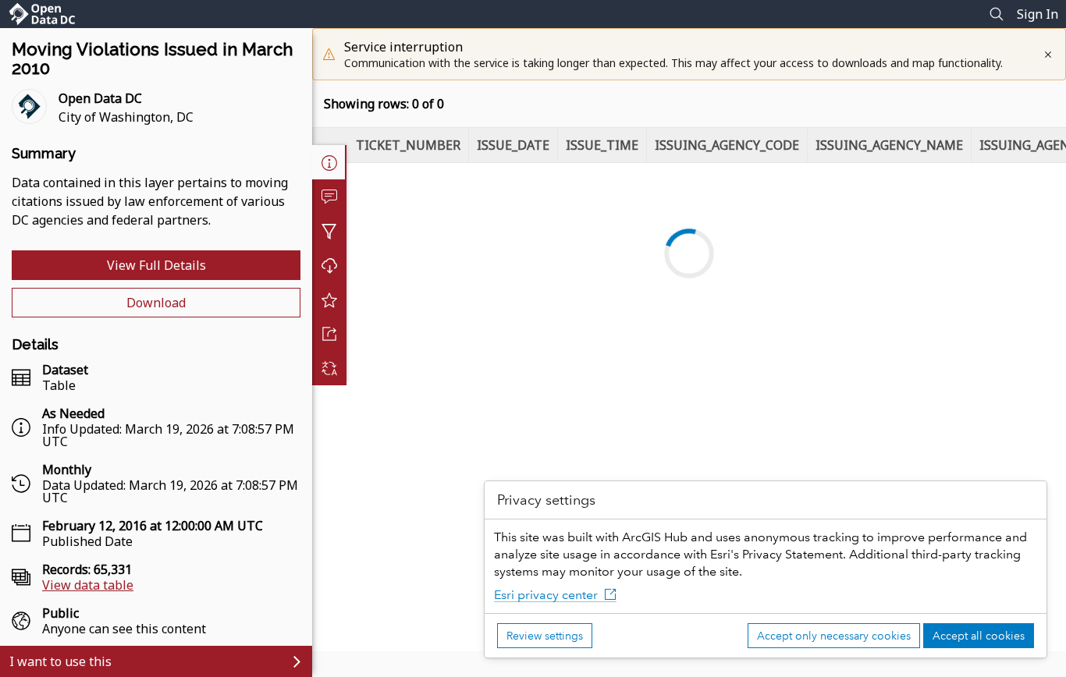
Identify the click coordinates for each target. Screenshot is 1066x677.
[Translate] (329, 368)
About (329, 162)
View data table (87, 585)
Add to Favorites (329, 299)
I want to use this (60, 661)
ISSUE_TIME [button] (602, 145)
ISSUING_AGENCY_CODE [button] (727, 145)
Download (156, 302)
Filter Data (329, 231)
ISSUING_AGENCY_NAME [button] (889, 145)
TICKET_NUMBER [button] (408, 145)
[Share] (329, 334)
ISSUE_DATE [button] (513, 145)
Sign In (1037, 14)
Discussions (329, 196)
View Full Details (156, 265)
